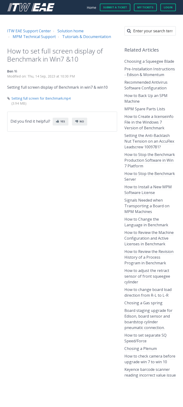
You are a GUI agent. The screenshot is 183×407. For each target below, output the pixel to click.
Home (91, 7)
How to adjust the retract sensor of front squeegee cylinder (147, 276)
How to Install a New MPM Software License (148, 189)
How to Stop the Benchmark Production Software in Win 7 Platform (149, 160)
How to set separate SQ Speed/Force (145, 338)
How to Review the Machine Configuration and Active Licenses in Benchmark (149, 238)
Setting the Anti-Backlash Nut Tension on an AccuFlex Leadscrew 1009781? (149, 141)
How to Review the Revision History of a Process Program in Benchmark (148, 257)
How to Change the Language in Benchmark (146, 222)
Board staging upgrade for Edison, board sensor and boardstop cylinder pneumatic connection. (148, 319)
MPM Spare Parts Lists (144, 108)
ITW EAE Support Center (29, 31)
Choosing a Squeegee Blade (149, 61)
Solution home (70, 31)
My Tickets (145, 7)
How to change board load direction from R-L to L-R (148, 292)
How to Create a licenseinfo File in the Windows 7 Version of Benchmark (148, 122)
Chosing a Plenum (140, 348)
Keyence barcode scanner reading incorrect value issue (150, 372)
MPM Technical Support (34, 36)
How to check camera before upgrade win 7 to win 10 (149, 359)
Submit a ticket (115, 7)
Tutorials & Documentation (86, 36)
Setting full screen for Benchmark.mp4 (41, 98)
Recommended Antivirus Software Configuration (146, 85)
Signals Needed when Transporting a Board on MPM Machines (146, 206)
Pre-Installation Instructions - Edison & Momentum (149, 71)
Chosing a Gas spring (143, 302)
